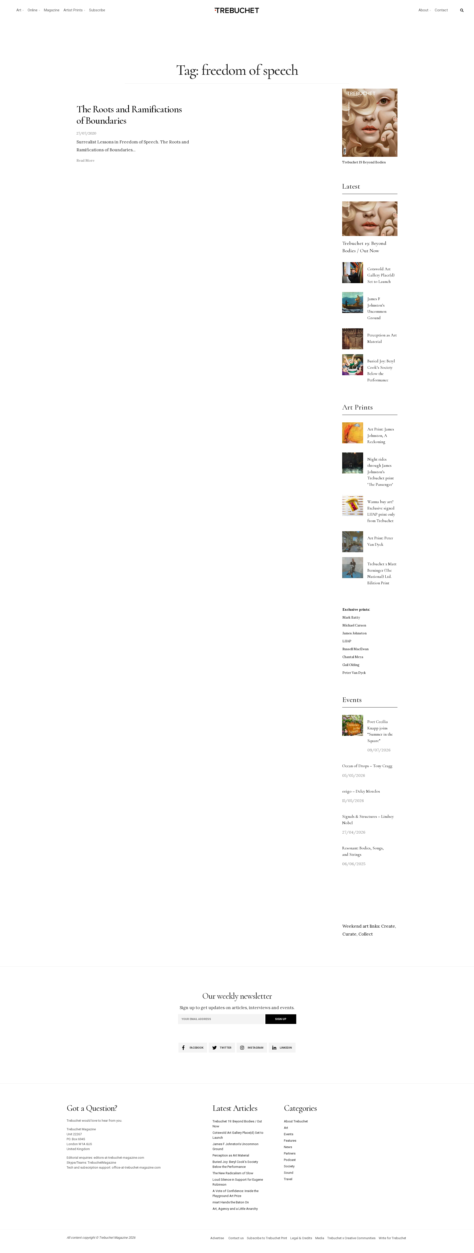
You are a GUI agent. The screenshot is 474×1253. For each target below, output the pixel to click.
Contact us (236, 1238)
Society (289, 1166)
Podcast (290, 1160)
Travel (288, 1179)
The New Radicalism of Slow (233, 1173)
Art (18, 10)
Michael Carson (354, 625)
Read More (86, 160)
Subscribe (97, 10)
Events (288, 1134)
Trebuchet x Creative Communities (351, 1238)
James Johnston (354, 633)
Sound (288, 1173)
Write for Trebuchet (392, 1238)
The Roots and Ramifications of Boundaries (129, 114)
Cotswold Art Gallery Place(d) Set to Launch (381, 275)
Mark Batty (351, 617)
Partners (290, 1153)
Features (290, 1140)
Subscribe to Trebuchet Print (267, 1238)
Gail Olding (350, 665)
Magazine (51, 10)
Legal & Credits (301, 1238)
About (423, 10)
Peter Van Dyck (354, 673)
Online (33, 10)
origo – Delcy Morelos (361, 791)
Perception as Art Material (231, 1155)
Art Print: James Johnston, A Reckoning (380, 435)
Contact (441, 10)
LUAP (346, 641)
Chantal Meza (352, 657)
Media (319, 1238)
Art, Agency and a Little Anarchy (235, 1209)
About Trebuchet (296, 1121)
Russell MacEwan (355, 649)
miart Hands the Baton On (231, 1202)
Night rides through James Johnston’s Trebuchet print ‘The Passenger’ (380, 472)
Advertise (217, 1238)
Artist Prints (73, 10)
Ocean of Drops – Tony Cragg (367, 765)
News (288, 1147)
